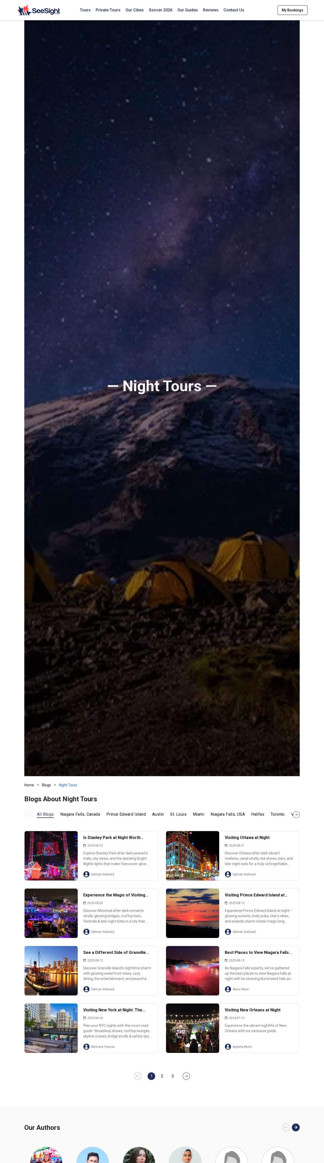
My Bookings (292, 10)
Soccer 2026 (160, 10)
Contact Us (234, 10)
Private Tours (108, 10)
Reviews (210, 10)
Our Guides (187, 10)
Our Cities (135, 10)
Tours (85, 10)
